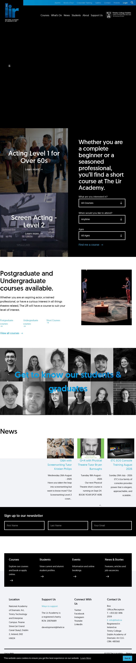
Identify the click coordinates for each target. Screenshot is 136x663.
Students (76, 15)
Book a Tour (69, 3)
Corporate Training (84, 3)
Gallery (98, 3)
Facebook (79, 613)
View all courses (10, 333)
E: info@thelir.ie (114, 620)
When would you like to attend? (95, 213)
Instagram (79, 617)
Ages (81, 229)
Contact (107, 3)
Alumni (57, 3)
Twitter (77, 610)
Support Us (97, 15)
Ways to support (50, 606)
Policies (117, 3)
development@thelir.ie (53, 627)
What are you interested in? (93, 196)
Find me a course (89, 244)
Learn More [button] (85, 658)
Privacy (129, 653)
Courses (45, 15)
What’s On (56, 15)
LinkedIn (78, 624)
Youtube (78, 620)
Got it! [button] (127, 658)
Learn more (32, 169)
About (86, 15)
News (67, 15)
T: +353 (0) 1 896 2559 (114, 614)
